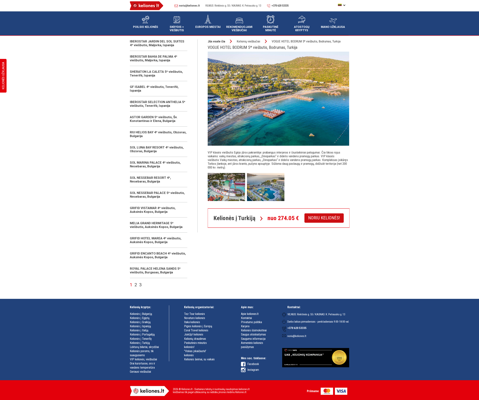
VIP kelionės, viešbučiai (143, 359)
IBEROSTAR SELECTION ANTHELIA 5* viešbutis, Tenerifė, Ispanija (157, 104)
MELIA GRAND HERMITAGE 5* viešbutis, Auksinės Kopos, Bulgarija (156, 225)
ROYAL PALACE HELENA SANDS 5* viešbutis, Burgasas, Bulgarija (155, 270)
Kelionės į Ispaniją (140, 326)
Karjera (245, 326)
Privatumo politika (251, 322)
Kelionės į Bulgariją (141, 314)
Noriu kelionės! (324, 217)
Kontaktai (246, 318)
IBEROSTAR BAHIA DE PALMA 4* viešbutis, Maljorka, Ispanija (153, 58)
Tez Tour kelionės (194, 314)
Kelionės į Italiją (139, 330)
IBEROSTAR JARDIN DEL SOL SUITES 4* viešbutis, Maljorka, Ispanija (157, 43)
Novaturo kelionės (194, 318)
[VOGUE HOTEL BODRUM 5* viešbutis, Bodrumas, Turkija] (226, 200)
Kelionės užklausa (3, 76)
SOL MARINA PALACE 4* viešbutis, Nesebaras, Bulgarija (155, 164)
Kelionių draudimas (195, 339)
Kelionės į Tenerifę (141, 339)
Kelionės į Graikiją (140, 322)
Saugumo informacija (253, 339)
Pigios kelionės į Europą (198, 326)
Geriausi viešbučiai (140, 371)
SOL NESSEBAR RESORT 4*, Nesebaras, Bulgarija (150, 179)
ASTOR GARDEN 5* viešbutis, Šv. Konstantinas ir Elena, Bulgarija (154, 119)
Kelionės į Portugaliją (142, 334)
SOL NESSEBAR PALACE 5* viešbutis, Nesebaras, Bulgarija (157, 194)
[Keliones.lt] (146, 6)
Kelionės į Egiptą (140, 318)
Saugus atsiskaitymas (253, 334)
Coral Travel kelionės (196, 330)
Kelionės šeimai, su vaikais (199, 359)
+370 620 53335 (280, 5)
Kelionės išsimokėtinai (254, 330)
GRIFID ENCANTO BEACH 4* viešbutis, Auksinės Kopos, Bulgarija (158, 255)
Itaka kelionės (192, 322)
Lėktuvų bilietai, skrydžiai (144, 347)
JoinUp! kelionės (193, 334)
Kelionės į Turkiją (140, 343)
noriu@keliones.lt (189, 5)
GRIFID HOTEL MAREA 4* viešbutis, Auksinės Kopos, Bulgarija (155, 240)
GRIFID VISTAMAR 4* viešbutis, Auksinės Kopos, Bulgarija (153, 210)
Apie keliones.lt (250, 314)
